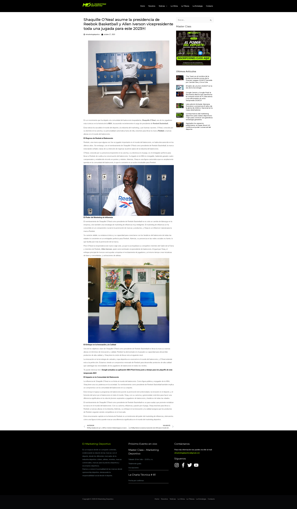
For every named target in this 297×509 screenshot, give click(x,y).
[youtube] (197, 465)
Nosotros (151, 6)
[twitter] (190, 465)
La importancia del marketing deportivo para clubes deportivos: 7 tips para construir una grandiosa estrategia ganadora (199, 116)
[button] (166, 6)
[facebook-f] (184, 465)
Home (142, 6)
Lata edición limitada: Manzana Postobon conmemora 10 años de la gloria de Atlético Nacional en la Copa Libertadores (199, 107)
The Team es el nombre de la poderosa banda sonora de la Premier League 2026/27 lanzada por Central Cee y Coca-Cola (199, 79)
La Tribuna (185, 6)
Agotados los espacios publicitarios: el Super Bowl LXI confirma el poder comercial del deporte (198, 126)
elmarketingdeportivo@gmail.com (187, 453)
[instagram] (177, 465)
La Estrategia (198, 6)
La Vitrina (174, 6)
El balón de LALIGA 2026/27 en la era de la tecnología (199, 87)
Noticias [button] (162, 6)
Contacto (209, 6)
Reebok (161, 131)
